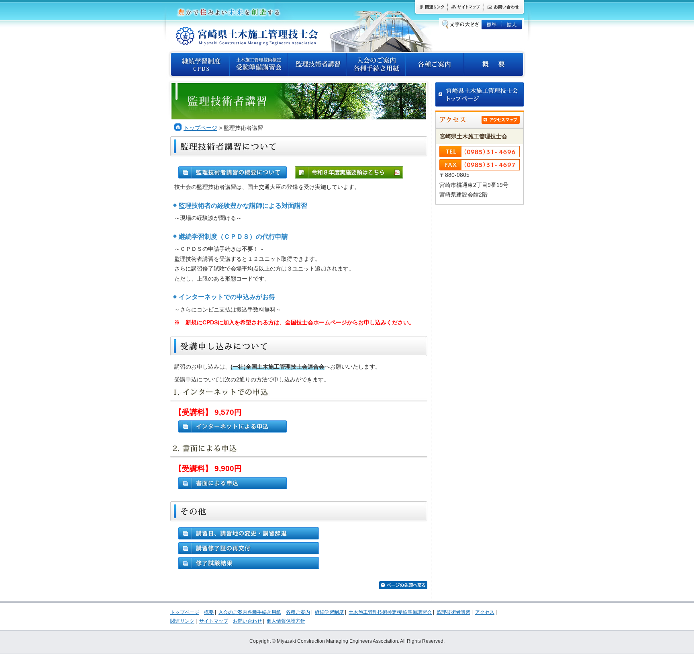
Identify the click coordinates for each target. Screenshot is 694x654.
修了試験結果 (248, 563)
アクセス (484, 612)
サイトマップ (465, 7)
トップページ (200, 128)
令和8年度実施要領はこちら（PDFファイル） (349, 172)
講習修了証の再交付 (248, 548)
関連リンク (430, 7)
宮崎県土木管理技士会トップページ (479, 94)
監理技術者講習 (317, 64)
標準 (492, 24)
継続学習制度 (329, 612)
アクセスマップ (501, 120)
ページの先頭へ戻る (403, 585)
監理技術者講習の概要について (232, 172)
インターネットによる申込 (232, 426)
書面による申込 (232, 483)
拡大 (512, 24)
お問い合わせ (504, 7)
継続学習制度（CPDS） (200, 64)
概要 (493, 64)
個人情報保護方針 (286, 621)
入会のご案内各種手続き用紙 (376, 64)
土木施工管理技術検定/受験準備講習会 (258, 64)
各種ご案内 (434, 64)
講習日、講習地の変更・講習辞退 (248, 533)
